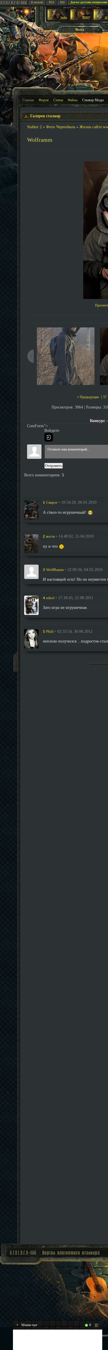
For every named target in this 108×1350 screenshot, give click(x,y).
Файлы (72, 100)
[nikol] (31, 605)
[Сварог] (31, 510)
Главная (28, 100)
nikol (50, 598)
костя (50, 536)
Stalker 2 (34, 127)
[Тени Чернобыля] (80, 19)
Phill (50, 631)
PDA (51, 2)
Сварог (52, 502)
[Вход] (48, 437)
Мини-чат (26, 1325)
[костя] (31, 543)
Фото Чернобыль (60, 127)
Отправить (53, 465)
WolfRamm (55, 569)
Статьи (58, 100)
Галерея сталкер (45, 116)
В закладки (37, 2)
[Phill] (31, 639)
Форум (44, 100)
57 (105, 397)
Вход (79, 29)
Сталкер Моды (93, 100)
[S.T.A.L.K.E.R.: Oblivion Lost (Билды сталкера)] (58, 19)
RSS (62, 2)
